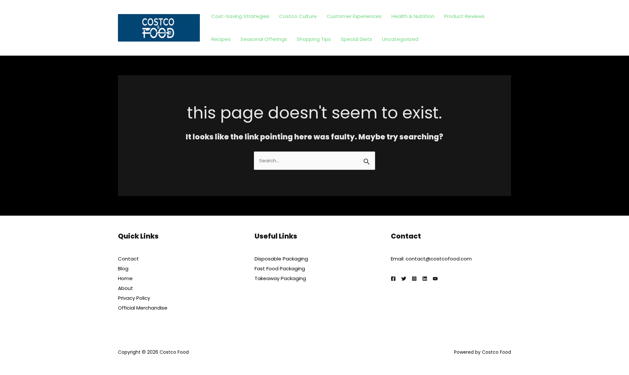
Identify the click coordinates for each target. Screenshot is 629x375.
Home (125, 278)
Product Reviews (464, 16)
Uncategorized (400, 39)
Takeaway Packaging (280, 278)
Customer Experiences (354, 16)
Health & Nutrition (412, 16)
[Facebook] (393, 278)
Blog (123, 268)
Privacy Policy (134, 298)
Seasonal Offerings (263, 39)
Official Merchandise (142, 307)
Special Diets (356, 39)
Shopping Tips (314, 39)
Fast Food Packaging (280, 268)
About (125, 288)
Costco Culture (298, 16)
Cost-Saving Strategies (240, 16)
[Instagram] (414, 278)
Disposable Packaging (281, 258)
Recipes (221, 39)
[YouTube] (435, 278)
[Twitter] (403, 278)
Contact (128, 258)
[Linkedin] (424, 278)
